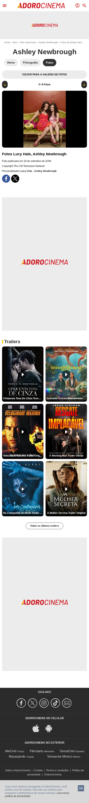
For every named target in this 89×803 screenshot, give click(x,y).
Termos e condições (57, 770)
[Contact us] (67, 703)
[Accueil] (41, 5)
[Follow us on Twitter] (33, 703)
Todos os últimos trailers (44, 525)
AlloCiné (10, 751)
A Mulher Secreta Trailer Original (66, 513)
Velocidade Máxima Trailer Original (23, 455)
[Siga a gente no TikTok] (56, 703)
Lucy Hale (26, 171)
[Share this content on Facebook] (6, 179)
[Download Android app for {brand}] (51, 728)
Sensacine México (59, 756)
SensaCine (67, 751)
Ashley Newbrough (48, 42)
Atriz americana (28, 42)
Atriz (15, 42)
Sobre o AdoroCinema (17, 770)
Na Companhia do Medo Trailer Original (23, 513)
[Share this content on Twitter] (15, 179)
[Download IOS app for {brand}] (38, 728)
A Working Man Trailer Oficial (66, 455)
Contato (38, 770)
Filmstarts (36, 751)
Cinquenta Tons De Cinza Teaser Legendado (23, 398)
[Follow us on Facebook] (22, 703)
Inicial (7, 42)
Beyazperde (17, 756)
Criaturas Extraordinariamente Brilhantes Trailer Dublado (67, 398)
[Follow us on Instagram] (44, 703)
